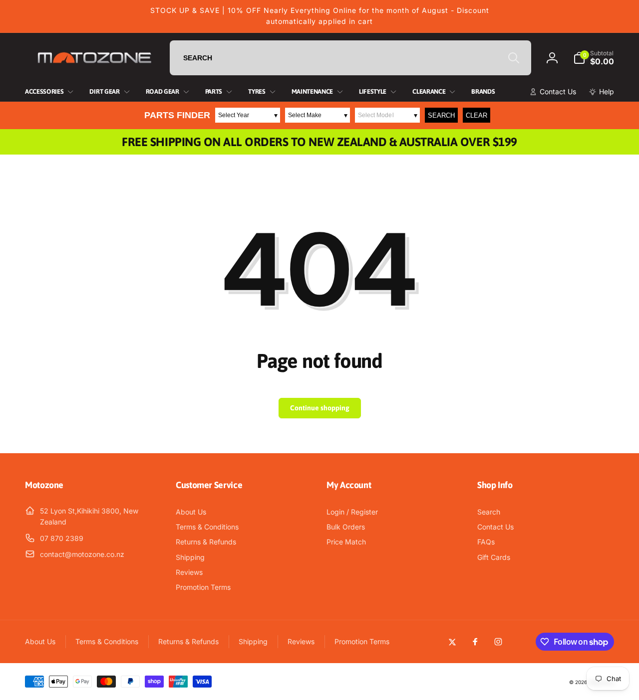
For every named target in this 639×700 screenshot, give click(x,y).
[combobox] (350, 57)
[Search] (514, 58)
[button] (593, 57)
